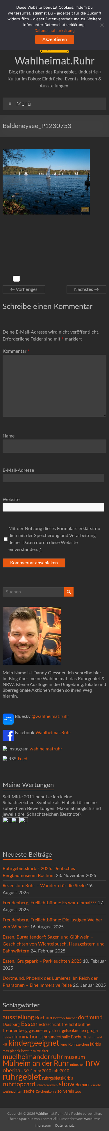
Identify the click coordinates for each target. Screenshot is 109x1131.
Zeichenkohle (46, 1091)
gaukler (55, 1031)
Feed (22, 759)
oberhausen (18, 1071)
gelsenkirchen (74, 1031)
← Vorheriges (23, 289)
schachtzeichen (47, 1085)
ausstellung (18, 1017)
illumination (25, 1037)
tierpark (83, 1085)
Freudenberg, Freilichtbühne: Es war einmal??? (50, 903)
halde (7, 1037)
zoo (78, 1092)
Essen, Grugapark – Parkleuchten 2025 (42, 961)
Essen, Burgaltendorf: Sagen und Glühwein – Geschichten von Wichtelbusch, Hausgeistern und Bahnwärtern (54, 944)
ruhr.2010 (42, 1071)
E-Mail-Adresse (18, 470)
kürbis (95, 1044)
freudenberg (15, 1030)
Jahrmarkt (94, 1037)
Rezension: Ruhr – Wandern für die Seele (44, 885)
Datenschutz (64, 1125)
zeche (29, 1091)
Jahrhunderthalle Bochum (63, 1037)
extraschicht (49, 1025)
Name (9, 436)
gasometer (38, 1031)
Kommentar (16, 351)
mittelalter (40, 1051)
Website (11, 499)
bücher (71, 1018)
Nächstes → (86, 289)
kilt (5, 1044)
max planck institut (17, 1051)
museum (74, 1057)
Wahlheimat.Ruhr (54, 61)
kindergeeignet (33, 1043)
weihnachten (12, 1091)
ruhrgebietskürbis (57, 1078)
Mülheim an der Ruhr (36, 1063)
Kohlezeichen (78, 1044)
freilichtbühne (76, 1024)
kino (63, 1044)
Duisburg (11, 1024)
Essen (29, 1024)
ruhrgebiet (22, 1077)
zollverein (66, 1091)
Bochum (43, 1017)
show (66, 1084)
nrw (93, 1063)
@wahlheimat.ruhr (50, 716)
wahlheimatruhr (46, 749)
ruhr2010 (60, 1071)
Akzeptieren (54, 39)
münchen (77, 1064)
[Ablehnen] (102, 25)
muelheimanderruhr (33, 1056)
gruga (92, 1031)
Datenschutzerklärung (55, 30)
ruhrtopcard (19, 1084)
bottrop (59, 1018)
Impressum (43, 1125)
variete (96, 1085)
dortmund (90, 1017)
